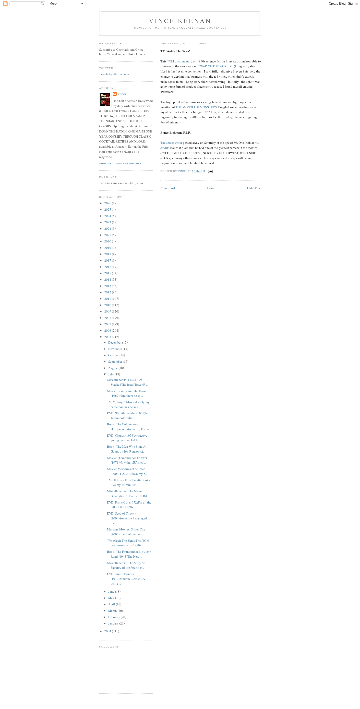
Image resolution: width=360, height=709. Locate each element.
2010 (108, 305)
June (111, 591)
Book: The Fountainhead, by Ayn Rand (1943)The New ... (129, 554)
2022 (108, 228)
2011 (108, 298)
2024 (108, 216)
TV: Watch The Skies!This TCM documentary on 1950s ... (128, 543)
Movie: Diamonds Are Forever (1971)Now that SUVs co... (127, 460)
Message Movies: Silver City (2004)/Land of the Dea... (126, 531)
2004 (108, 631)
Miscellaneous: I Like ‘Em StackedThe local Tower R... (127, 382)
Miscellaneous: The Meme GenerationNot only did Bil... (128, 493)
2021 (108, 235)
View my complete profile (120, 163)
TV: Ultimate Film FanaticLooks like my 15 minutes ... (128, 482)
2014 (108, 279)
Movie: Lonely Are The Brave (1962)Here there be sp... (127, 393)
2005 (108, 337)
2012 (108, 292)
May (111, 598)
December (115, 342)
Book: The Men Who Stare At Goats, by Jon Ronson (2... (126, 449)
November (115, 349)
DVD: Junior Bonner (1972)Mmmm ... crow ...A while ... (126, 579)
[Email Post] (210, 171)
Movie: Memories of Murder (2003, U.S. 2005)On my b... (127, 471)
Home (211, 188)
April (112, 604)
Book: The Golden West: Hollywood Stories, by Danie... (129, 426)
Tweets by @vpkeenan (114, 74)
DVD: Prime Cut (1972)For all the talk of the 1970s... (129, 504)
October (114, 355)
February (114, 617)
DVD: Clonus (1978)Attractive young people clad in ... (127, 438)
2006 (108, 330)
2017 (108, 260)
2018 (108, 254)
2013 (108, 286)
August (113, 368)
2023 (108, 222)
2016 (108, 266)
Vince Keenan (180, 20)
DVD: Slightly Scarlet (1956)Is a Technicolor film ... (128, 415)
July (111, 374)
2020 (108, 241)
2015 (108, 273)
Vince (122, 93)
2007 (108, 324)
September (115, 361)
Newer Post (167, 188)
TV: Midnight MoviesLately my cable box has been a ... (128, 404)
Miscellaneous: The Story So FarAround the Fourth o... (126, 565)
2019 (108, 247)
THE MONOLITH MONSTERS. (196, 107)
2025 (108, 209)
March (113, 610)
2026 (108, 203)
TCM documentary (179, 61)
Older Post (254, 188)
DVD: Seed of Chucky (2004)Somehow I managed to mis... (128, 518)
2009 (108, 311)
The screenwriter (171, 142)
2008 (108, 317)
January (113, 623)
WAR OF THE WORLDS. (216, 66)
